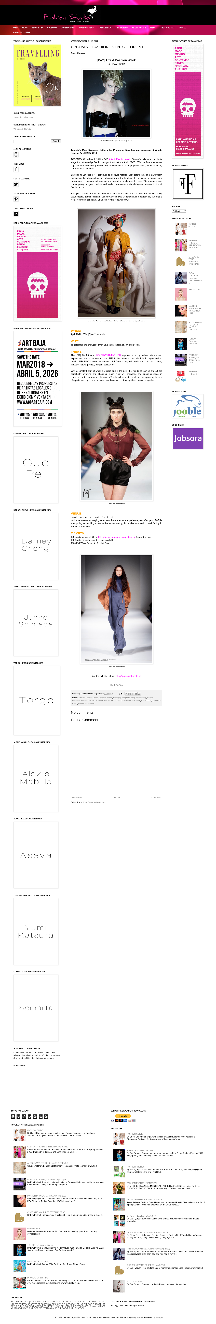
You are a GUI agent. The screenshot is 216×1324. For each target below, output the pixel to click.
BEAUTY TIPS (37, 27)
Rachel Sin (82, 704)
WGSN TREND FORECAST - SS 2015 (144, 1199)
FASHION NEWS (106, 27)
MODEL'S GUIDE (139, 27)
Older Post (156, 797)
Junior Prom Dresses (23, 117)
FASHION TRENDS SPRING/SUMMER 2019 (194, 244)
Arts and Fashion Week (88, 698)
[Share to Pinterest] (139, 693)
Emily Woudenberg (138, 698)
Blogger (159, 1317)
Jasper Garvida (124, 701)
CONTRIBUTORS (68, 27)
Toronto (91, 704)
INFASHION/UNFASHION (106, 701)
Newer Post (77, 797)
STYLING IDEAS (134, 1281)
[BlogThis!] (129, 693)
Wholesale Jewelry (22, 129)
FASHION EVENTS (86, 27)
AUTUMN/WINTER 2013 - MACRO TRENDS (195, 326)
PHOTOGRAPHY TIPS (37, 1278)
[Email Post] (120, 694)
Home (15, 27)
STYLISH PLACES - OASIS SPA (141, 1216)
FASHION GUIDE (192, 225)
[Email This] (126, 693)
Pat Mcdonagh (147, 701)
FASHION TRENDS (192, 372)
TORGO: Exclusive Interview (192, 341)
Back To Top (116, 685)
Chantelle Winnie (105, 698)
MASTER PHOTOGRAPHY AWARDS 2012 (194, 310)
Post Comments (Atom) (93, 802)
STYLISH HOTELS (167, 27)
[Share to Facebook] (136, 693)
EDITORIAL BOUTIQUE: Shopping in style (194, 359)
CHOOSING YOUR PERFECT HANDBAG (193, 260)
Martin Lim (136, 701)
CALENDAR (52, 27)
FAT (93, 701)
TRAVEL (182, 27)
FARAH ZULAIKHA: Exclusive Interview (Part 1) (195, 278)
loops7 (140, 1317)
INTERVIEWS (122, 27)
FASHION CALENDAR (37, 1261)
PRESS (152, 27)
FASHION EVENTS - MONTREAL (142, 1183)
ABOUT (25, 27)
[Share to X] (132, 693)
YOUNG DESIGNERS (21, 32)
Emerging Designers (121, 698)
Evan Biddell (86, 701)
